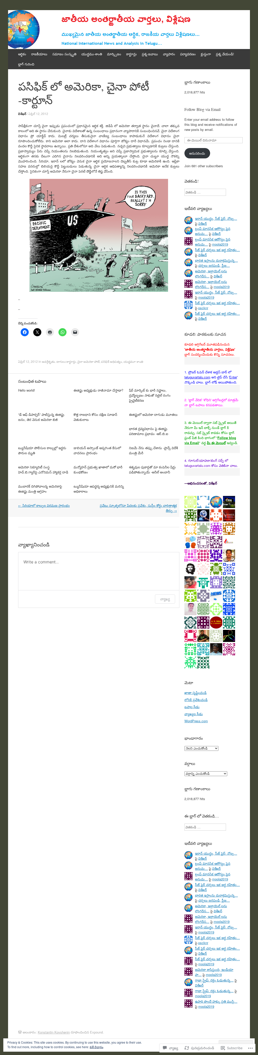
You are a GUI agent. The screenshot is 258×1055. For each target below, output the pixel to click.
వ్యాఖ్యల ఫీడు (193, 713)
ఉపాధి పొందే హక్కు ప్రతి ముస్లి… (216, 1001)
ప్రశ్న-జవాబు (150, 54)
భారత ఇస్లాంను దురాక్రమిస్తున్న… (216, 260)
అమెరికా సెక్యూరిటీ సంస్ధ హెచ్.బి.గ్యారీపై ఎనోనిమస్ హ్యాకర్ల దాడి (43, 469)
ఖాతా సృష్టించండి (195, 692)
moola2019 (220, 244)
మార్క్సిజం (114, 54)
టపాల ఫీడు (192, 706)
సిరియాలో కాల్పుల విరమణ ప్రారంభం (44, 505)
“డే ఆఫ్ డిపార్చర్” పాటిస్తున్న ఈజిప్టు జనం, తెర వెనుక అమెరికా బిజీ (41, 417)
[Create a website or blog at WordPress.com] (20, 1032)
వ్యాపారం (169, 54)
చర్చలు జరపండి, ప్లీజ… (214, 265)
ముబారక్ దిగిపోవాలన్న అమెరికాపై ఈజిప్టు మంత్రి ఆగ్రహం (40, 489)
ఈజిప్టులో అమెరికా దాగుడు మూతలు (153, 414)
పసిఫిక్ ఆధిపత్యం (111, 361)
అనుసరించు (197, 153)
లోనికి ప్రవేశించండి (196, 699)
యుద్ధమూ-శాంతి (133, 361)
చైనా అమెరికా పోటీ (88, 361)
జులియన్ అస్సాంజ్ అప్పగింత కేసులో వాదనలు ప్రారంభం (97, 450)
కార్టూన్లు (131, 54)
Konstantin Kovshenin (54, 1032)
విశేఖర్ (22, 113)
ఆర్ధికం (22, 54)
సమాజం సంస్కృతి (64, 54)
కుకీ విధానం (96, 1047)
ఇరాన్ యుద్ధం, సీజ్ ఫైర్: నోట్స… (216, 218)
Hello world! (26, 390)
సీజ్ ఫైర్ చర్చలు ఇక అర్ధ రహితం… (217, 249)
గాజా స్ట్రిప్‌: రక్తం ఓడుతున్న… (214, 980)
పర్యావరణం (188, 54)
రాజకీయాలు (39, 54)
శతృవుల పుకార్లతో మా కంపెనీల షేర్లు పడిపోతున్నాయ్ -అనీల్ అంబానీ (152, 469)
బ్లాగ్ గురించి (26, 64)
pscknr (203, 307)
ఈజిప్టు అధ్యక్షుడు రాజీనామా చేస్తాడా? (98, 390)
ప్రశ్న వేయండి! (225, 54)
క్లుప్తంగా (206, 54)
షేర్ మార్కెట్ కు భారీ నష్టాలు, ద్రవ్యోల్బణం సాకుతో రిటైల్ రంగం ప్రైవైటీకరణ (150, 395)
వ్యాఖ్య (165, 599)
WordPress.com (196, 720)
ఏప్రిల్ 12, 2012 (38, 113)
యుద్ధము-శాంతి (91, 54)
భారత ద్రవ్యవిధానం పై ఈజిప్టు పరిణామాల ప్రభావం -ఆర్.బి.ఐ (148, 431)
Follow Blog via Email (202, 109)
